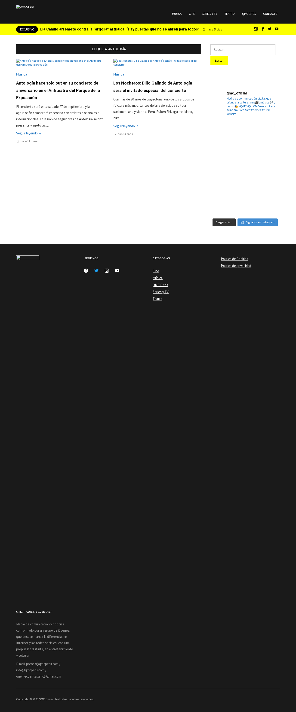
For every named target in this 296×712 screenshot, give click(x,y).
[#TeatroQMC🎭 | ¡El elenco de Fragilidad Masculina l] (245, 133)
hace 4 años (125, 134)
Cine (192, 14)
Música (177, 14)
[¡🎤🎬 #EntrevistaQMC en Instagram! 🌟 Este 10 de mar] (269, 203)
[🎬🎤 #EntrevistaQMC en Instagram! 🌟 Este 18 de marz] (269, 180)
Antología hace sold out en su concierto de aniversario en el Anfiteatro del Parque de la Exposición (58, 90)
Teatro (230, 14)
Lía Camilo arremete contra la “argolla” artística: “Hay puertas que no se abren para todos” (120, 29)
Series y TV (209, 14)
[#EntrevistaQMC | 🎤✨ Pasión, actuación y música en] (245, 203)
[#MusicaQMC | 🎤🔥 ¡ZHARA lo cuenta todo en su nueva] (221, 203)
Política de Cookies (234, 259)
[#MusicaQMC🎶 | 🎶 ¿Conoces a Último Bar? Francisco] (245, 156)
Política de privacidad (236, 266)
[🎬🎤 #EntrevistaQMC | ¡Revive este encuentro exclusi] (245, 180)
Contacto (270, 14)
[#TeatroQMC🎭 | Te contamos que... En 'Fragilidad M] (221, 133)
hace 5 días (214, 29)
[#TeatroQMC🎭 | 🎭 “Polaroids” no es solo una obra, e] (269, 133)
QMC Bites (249, 14)
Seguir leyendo (29, 133)
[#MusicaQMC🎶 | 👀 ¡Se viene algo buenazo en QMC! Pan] (221, 180)
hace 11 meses (29, 141)
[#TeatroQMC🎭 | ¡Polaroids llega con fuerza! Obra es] (221, 156)
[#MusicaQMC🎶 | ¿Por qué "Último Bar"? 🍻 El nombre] (269, 156)
